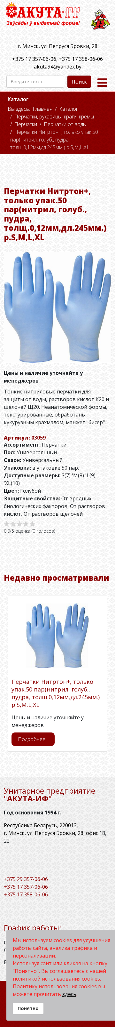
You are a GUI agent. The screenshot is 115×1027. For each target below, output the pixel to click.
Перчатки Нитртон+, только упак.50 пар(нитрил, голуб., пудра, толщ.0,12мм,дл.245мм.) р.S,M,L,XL (56, 693)
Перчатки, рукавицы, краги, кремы (54, 116)
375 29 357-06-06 (27, 879)
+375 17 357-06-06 (34, 58)
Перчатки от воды (65, 124)
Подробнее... (33, 739)
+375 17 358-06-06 (81, 58)
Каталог (68, 108)
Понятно (28, 1008)
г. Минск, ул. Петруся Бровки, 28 (57, 46)
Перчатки (25, 124)
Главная (42, 108)
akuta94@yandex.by (57, 66)
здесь (69, 994)
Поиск (79, 81)
